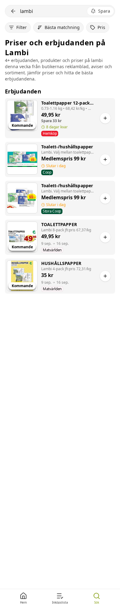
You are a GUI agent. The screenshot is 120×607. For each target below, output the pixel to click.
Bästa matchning (62, 27)
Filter (21, 27)
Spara (104, 11)
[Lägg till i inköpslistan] (105, 118)
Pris (101, 27)
